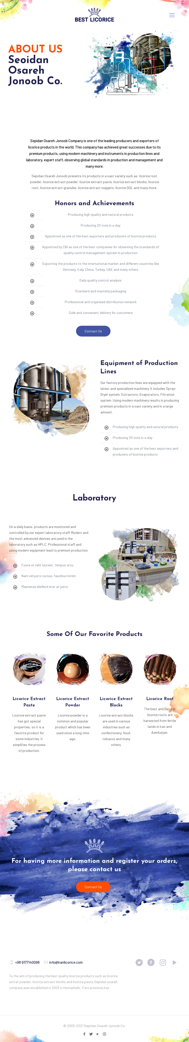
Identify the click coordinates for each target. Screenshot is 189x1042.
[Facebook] (84, 1034)
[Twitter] (91, 1034)
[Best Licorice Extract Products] (94, 14)
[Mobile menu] (172, 15)
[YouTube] (97, 1034)
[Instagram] (104, 1034)
